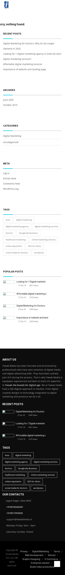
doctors (9, 233)
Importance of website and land (32, 317)
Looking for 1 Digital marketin (31, 281)
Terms (56, 551)
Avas (8, 219)
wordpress (39, 252)
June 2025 (8, 99)
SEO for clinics (34, 246)
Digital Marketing (12, 135)
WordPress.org (11, 188)
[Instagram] (2, 555)
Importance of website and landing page (24, 69)
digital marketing (24, 219)
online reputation (14, 246)
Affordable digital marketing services (22, 64)
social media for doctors (17, 252)
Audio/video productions (42, 567)
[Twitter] (2, 562)
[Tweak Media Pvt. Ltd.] (6, 5)
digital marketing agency (17, 226)
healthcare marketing (16, 239)
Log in (6, 173)
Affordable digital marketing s (31, 294)
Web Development (34, 555)
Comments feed (11, 183)
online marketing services (44, 239)
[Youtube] (3, 568)
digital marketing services (46, 226)
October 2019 (10, 104)
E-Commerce (51, 559)
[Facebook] (2, 549)
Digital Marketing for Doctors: (31, 305)
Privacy (24, 551)
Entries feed (9, 178)
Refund (51, 555)
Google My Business (28, 233)
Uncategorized (10, 142)
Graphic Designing (31, 559)
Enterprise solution (40, 563)
